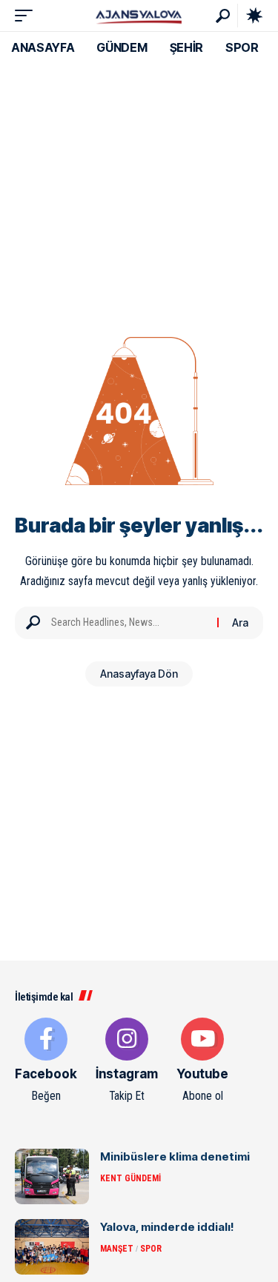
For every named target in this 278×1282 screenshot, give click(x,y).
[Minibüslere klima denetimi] (52, 1176)
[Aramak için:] (128, 623)
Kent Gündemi (130, 1178)
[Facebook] (46, 1061)
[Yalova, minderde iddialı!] (52, 1247)
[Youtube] (202, 1061)
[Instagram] (127, 1061)
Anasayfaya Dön (139, 673)
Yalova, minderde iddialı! (167, 1227)
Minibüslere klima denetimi (175, 1156)
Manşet (116, 1248)
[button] (27, 15)
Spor (151, 1248)
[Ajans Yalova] (139, 15)
